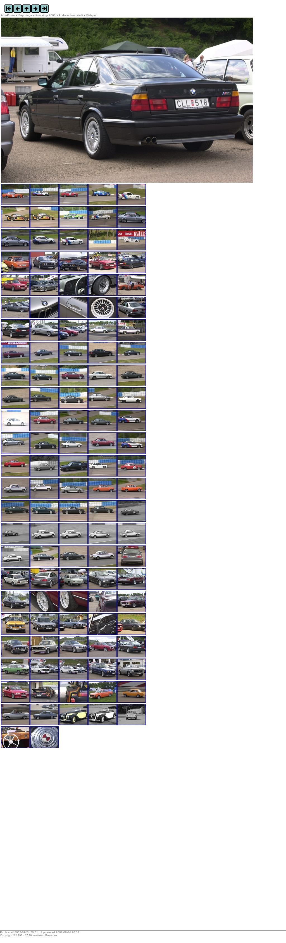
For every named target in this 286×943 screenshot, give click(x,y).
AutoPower (8, 15)
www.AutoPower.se (45, 935)
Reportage (25, 15)
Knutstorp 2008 (45, 15)
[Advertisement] (36, 841)
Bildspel (91, 15)
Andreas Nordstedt (71, 15)
